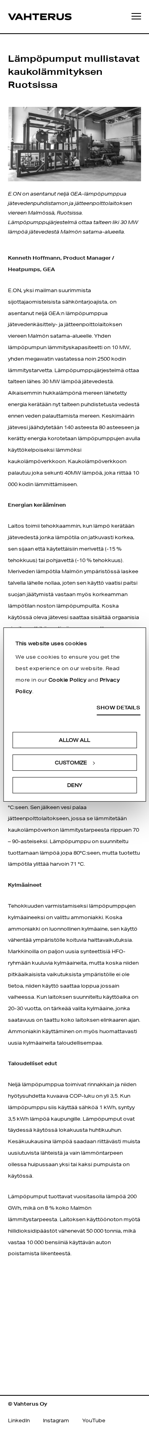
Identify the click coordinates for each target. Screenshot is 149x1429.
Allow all (74, 740)
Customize (71, 763)
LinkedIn (19, 1420)
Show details (118, 708)
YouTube (93, 1420)
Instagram (56, 1420)
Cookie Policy (67, 680)
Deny (74, 785)
